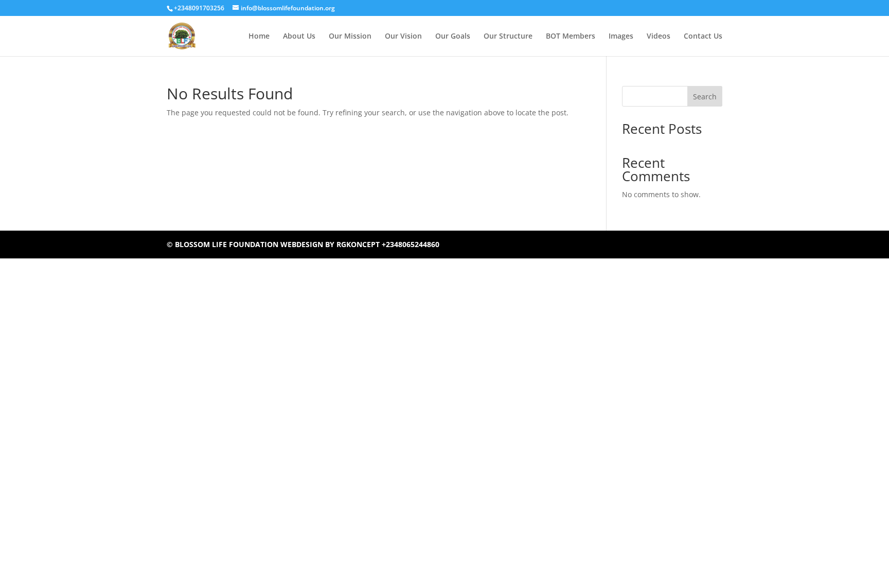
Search (705, 96)
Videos (658, 36)
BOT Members (570, 36)
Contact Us (703, 36)
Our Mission (350, 36)
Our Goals (452, 36)
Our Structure (508, 36)
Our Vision (403, 36)
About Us (299, 36)
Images (621, 36)
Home (259, 36)
